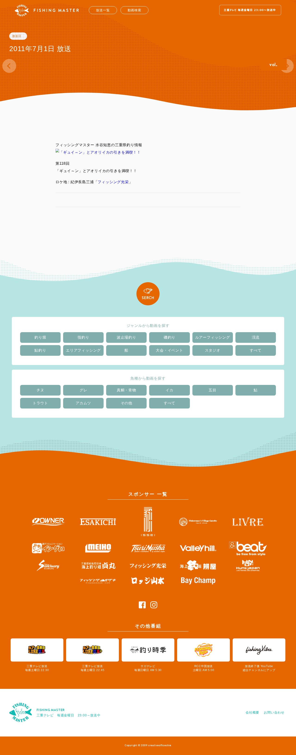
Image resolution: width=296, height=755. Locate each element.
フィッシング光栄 (113, 182)
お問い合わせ (274, 712)
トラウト (40, 403)
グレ (83, 390)
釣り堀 (40, 337)
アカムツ (83, 403)
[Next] (287, 66)
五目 (212, 390)
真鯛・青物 (126, 390)
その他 (126, 403)
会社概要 (252, 712)
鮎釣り (40, 350)
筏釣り (83, 337)
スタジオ (212, 350)
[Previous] (9, 66)
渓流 (256, 337)
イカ (169, 390)
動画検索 (134, 10)
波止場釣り (126, 337)
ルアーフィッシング (212, 337)
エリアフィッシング (83, 350)
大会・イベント (169, 350)
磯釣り (169, 337)
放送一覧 (103, 10)
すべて (255, 350)
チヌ (40, 390)
